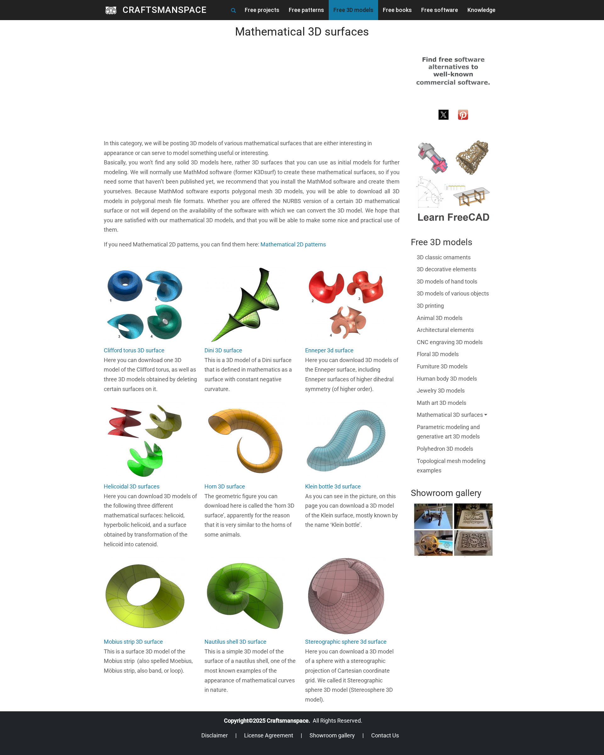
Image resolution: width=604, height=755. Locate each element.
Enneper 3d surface (329, 350)
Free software (439, 10)
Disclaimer (214, 735)
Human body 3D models (447, 378)
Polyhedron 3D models (445, 448)
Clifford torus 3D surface (134, 350)
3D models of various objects (453, 293)
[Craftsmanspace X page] (444, 114)
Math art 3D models (441, 403)
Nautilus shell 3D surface (235, 641)
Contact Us (385, 735)
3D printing (430, 305)
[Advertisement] (252, 95)
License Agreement (268, 735)
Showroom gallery (332, 735)
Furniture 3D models (442, 366)
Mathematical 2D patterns (293, 244)
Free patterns (306, 10)
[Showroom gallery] (453, 529)
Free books (397, 10)
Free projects (262, 10)
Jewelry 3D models (441, 390)
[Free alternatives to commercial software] (453, 70)
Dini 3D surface (223, 350)
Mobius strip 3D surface (133, 641)
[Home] (113, 10)
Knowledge (481, 10)
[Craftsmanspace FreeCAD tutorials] (453, 181)
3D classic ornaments (444, 257)
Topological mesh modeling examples (451, 466)
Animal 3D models (439, 318)
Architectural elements (445, 330)
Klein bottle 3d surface (333, 486)
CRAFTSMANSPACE (165, 10)
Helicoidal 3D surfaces (131, 486)
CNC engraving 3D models (450, 342)
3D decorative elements (446, 269)
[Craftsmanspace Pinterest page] (463, 114)
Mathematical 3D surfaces (450, 414)
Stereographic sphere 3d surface (346, 641)
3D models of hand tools (447, 281)
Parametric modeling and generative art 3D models (448, 432)
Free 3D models (353, 10)
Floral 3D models (438, 354)
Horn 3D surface (224, 486)
